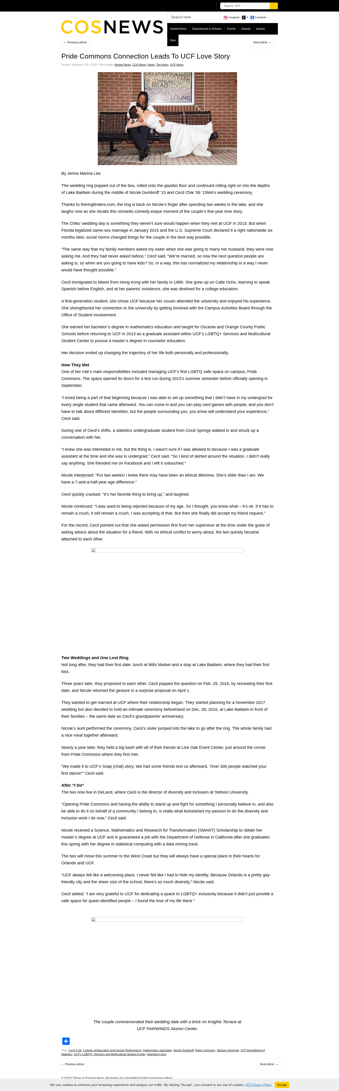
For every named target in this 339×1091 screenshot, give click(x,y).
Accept (282, 1085)
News (151, 64)
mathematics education (157, 1050)
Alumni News (122, 64)
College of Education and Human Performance (112, 1050)
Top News (162, 64)
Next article (260, 42)
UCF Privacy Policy (258, 1085)
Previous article (77, 42)
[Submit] (274, 6)
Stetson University (228, 1050)
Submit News (178, 28)
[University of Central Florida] (95, 5)
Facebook (260, 17)
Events (231, 28)
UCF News (177, 64)
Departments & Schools (207, 28)
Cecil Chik (75, 1050)
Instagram (234, 17)
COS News (139, 64)
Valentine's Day (156, 1054)
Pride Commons (205, 1050)
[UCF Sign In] (198, 6)
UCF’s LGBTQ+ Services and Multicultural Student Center (110, 1054)
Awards (246, 28)
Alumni (260, 28)
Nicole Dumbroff (183, 1050)
